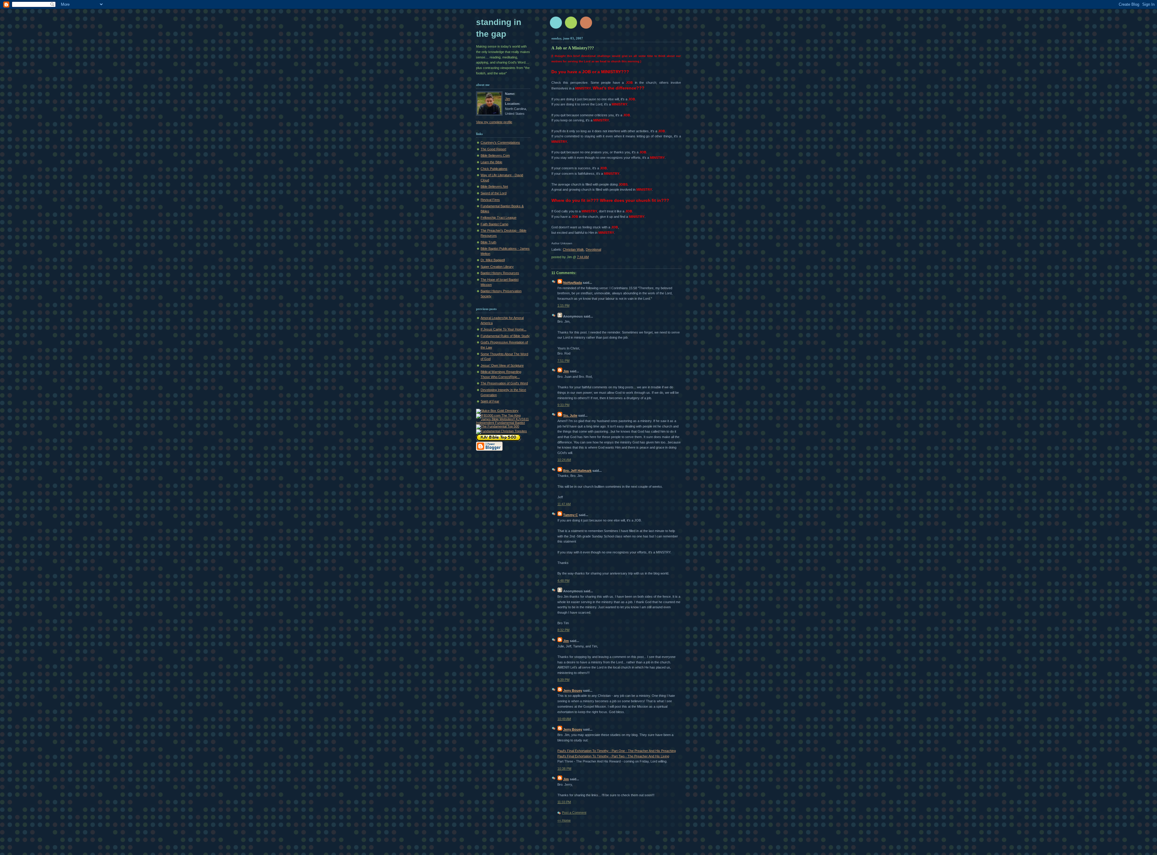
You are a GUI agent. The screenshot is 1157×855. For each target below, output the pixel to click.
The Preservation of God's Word (504, 383)
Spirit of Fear (490, 401)
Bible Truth (488, 242)
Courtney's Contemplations (500, 142)
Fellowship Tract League (498, 217)
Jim (507, 99)
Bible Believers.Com (495, 155)
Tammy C (570, 515)
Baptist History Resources (500, 273)
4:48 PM (563, 580)
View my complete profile (494, 122)
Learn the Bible (491, 162)
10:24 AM (564, 460)
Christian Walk (573, 249)
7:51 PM (563, 360)
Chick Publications (494, 169)
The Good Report (493, 149)
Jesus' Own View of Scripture (502, 365)
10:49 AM (564, 719)
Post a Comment (574, 812)
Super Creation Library (497, 266)
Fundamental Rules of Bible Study (505, 336)
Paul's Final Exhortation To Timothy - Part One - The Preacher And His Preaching (616, 751)
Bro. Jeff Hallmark (577, 470)
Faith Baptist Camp (494, 224)
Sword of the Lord (493, 193)
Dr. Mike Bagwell (493, 260)
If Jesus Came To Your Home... (503, 329)
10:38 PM (564, 768)
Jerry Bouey (572, 690)
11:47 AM (564, 504)
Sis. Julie (570, 415)
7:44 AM (583, 257)
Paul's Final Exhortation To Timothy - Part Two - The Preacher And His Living (613, 756)
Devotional (593, 249)
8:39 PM (563, 679)
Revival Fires (490, 200)
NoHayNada (572, 282)
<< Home (564, 820)
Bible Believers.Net (494, 186)
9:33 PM (563, 405)
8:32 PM (563, 630)
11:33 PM (564, 802)
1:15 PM (563, 305)
